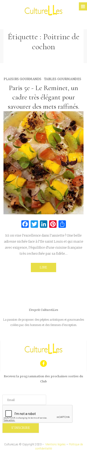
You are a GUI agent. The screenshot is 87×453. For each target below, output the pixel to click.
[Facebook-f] (43, 363)
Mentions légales (55, 444)
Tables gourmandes (62, 79)
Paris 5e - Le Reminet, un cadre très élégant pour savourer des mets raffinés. (43, 97)
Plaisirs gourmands (22, 79)
